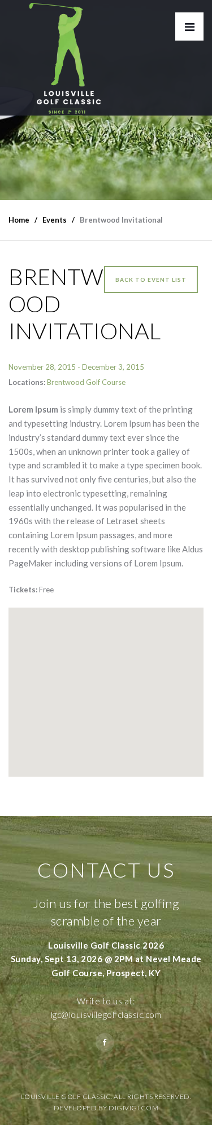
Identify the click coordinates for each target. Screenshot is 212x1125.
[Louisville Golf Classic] (65, 58)
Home (18, 219)
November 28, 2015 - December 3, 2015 (76, 366)
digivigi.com (133, 1108)
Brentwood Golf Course (86, 382)
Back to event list (151, 279)
